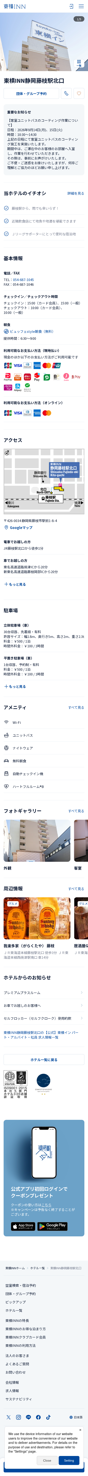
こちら (46, 1204)
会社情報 (12, 1382)
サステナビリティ (18, 1399)
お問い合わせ (15, 1372)
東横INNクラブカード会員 (25, 1337)
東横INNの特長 (17, 1320)
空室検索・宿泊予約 (20, 1285)
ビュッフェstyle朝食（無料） (32, 331)
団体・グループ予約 (31, 93)
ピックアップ (15, 1302)
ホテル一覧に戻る (44, 1059)
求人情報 (12, 1390)
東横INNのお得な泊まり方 (25, 1328)
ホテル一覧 (37, 1268)
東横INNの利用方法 (20, 1345)
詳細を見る (75, 193)
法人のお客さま (17, 1355)
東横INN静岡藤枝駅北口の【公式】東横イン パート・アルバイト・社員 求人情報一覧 (41, 1035)
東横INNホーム (15, 1268)
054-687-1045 (23, 279)
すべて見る (76, 707)
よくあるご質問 (17, 1363)
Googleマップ (21, 527)
